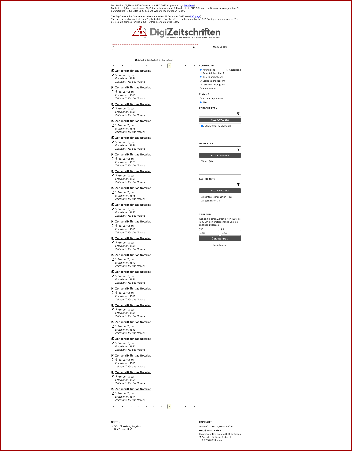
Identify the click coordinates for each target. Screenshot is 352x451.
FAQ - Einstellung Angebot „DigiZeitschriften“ (127, 427)
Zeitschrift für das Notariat (133, 70)
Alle (204, 102)
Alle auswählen (220, 120)
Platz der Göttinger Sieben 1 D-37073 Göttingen (216, 438)
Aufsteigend (208, 69)
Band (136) (208, 161)
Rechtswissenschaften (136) (217, 196)
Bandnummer (209, 88)
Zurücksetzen (220, 245)
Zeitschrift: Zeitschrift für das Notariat (155, 60)
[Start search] (194, 47)
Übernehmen (220, 239)
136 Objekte (221, 47)
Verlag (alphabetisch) (213, 80)
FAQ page (195, 16)
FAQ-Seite (189, 5)
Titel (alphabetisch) (212, 77)
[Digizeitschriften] (176, 32)
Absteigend (234, 69)
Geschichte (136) (212, 200)
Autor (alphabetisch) (213, 73)
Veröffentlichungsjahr (213, 84)
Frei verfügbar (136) (213, 98)
